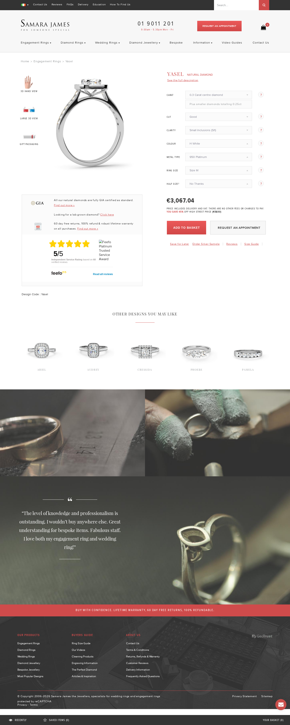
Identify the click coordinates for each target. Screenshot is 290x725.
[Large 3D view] (29, 109)
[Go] (264, 5)
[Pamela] (248, 328)
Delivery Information (138, 669)
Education (99, 4)
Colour (171, 144)
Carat (170, 95)
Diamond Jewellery (28, 663)
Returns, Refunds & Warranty (143, 656)
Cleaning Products (82, 656)
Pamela (248, 369)
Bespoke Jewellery (28, 669)
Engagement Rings (47, 61)
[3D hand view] (29, 82)
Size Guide (251, 243)
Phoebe (197, 369)
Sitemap (267, 696)
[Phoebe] (196, 328)
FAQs (70, 4)
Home (25, 61)
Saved (59, 720)
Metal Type (173, 157)
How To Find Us (120, 4)
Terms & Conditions (137, 649)
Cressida (145, 369)
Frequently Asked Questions (143, 676)
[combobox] (236, 5)
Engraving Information (85, 663)
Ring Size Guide (81, 643)
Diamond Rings (26, 649)
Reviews (57, 4)
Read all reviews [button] (103, 274)
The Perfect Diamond (84, 669)
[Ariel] (42, 328)
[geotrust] (262, 636)
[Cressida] (145, 328)
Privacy (22, 704)
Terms (34, 704)
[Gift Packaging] (29, 135)
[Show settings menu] (135, 168)
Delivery (83, 4)
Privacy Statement (244, 696)
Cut (169, 117)
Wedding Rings (26, 656)
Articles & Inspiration (84, 676)
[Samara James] (45, 25)
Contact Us (40, 4)
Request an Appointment (219, 26)
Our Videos (78, 649)
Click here (107, 214)
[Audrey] (93, 328)
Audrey (93, 369)
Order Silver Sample (206, 243)
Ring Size (172, 170)
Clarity (171, 130)
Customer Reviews (137, 663)
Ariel (41, 369)
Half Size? (173, 184)
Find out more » (64, 205)
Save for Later (179, 243)
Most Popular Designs (30, 676)
